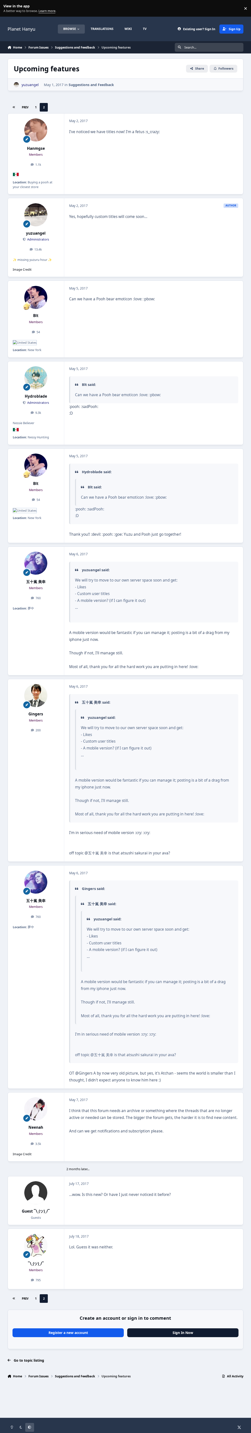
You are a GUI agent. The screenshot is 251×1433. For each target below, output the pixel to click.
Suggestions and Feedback (91, 84)
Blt (35, 315)
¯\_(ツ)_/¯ (36, 1263)
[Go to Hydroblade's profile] (35, 377)
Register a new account (68, 1332)
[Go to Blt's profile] (35, 297)
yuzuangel (36, 233)
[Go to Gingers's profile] (35, 695)
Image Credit (22, 269)
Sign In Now (183, 1332)
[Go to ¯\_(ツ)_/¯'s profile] (35, 1245)
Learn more (9, 8)
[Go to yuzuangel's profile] (16, 84)
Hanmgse (36, 148)
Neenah (35, 1127)
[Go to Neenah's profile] (35, 1108)
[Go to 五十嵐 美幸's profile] (35, 563)
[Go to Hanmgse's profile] (35, 129)
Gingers (35, 714)
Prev (25, 107)
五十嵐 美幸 (36, 581)
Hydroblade (36, 396)
